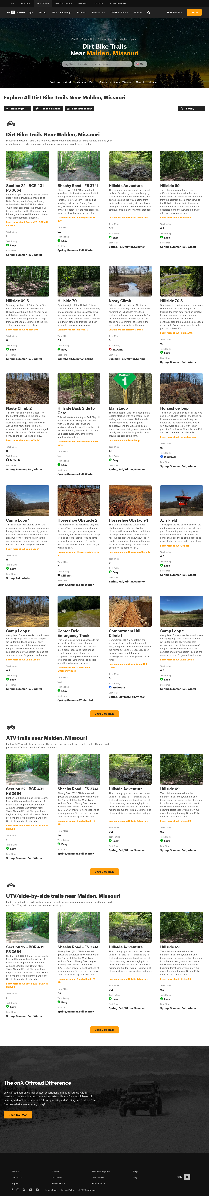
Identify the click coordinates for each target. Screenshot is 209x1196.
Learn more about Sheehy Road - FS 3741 (79, 204)
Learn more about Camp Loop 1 (27, 536)
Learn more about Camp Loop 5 (181, 649)
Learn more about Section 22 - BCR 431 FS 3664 (27, 204)
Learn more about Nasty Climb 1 (130, 315)
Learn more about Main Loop (130, 425)
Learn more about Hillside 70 (79, 315)
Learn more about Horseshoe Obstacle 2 (79, 536)
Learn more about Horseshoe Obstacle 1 (130, 536)
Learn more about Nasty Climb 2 (27, 425)
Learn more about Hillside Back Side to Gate (79, 425)
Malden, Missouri (98, 81)
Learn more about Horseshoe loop (181, 425)
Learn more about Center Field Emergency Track (79, 649)
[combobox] (99, 64)
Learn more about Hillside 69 (181, 204)
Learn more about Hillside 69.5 (27, 315)
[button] (17, 108)
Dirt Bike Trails (79, 39)
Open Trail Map (18, 1114)
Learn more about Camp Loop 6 (27, 649)
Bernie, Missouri (122, 81)
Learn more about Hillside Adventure (130, 204)
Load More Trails (104, 713)
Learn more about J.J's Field (181, 536)
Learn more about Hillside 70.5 (181, 315)
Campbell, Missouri (147, 81)
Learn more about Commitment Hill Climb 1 (130, 649)
